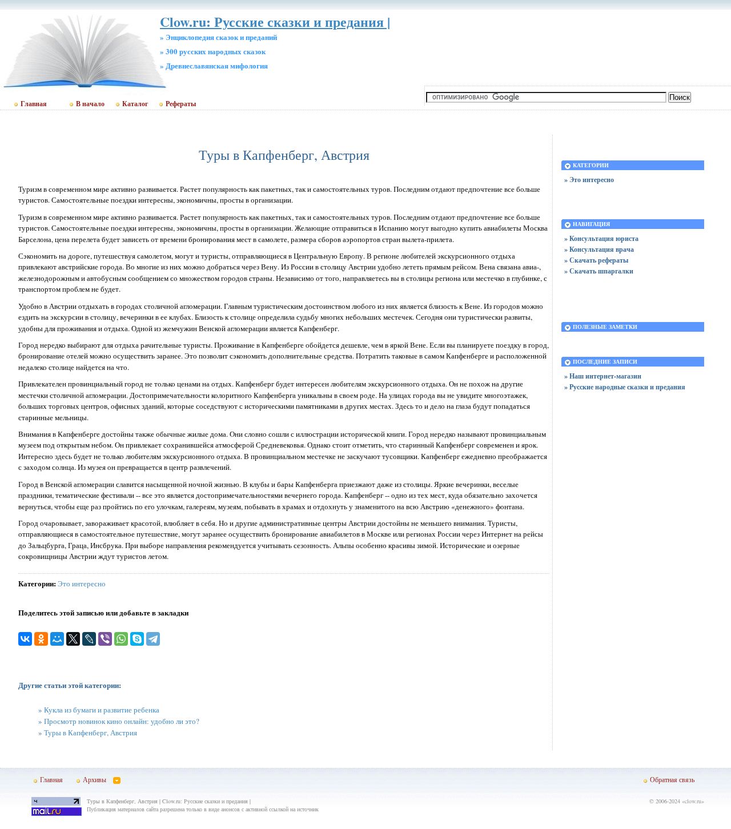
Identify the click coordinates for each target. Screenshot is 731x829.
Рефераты (181, 104)
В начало (90, 104)
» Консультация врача (599, 249)
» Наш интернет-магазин (602, 376)
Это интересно (82, 583)
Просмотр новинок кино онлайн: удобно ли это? (121, 721)
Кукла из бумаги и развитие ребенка (101, 710)
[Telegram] (153, 639)
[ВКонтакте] (25, 639)
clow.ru (693, 801)
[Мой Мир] (57, 639)
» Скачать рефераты (596, 260)
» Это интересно (589, 179)
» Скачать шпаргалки (598, 271)
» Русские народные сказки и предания (624, 387)
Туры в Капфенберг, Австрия (90, 732)
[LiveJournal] (89, 639)
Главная (34, 104)
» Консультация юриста (601, 238)
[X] (73, 639)
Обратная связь (672, 779)
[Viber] (105, 639)
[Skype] (137, 639)
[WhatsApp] (121, 639)
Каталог (135, 104)
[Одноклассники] (41, 639)
